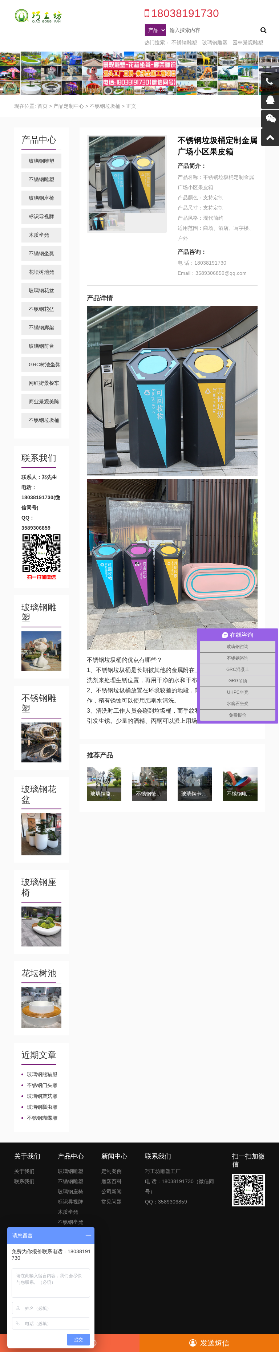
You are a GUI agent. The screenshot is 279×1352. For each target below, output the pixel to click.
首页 (42, 106)
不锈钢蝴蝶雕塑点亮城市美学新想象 (39, 1118)
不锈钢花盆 (41, 309)
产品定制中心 (68, 106)
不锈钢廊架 (41, 327)
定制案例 (111, 1171)
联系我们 (24, 1181)
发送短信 (214, 1343)
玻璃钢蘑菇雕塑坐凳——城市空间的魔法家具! (39, 1096)
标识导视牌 (41, 216)
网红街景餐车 (44, 383)
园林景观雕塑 (247, 42)
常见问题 (111, 1202)
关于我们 (24, 1171)
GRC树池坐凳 (44, 364)
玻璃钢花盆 (41, 290)
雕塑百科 (111, 1181)
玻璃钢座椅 (41, 198)
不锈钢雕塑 (184, 42)
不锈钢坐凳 (41, 253)
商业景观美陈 (44, 401)
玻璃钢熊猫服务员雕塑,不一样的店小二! (39, 1074)
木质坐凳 (39, 235)
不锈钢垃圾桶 (105, 106)
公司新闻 (111, 1191)
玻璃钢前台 (41, 346)
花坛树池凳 (41, 272)
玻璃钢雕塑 (214, 42)
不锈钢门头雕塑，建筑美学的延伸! (39, 1085)
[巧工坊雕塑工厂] (35, 16)
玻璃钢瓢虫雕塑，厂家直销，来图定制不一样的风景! (39, 1107)
